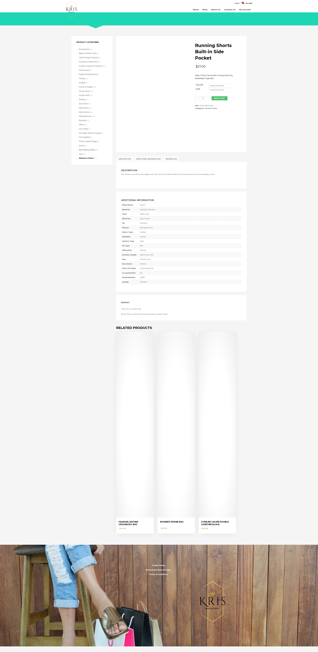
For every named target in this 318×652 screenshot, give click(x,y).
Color (199, 85)
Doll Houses (84, 70)
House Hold (84, 95)
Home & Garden (86, 87)
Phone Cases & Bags (88, 141)
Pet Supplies (84, 137)
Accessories (84, 49)
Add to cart (219, 98)
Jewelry (82, 99)
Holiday (82, 83)
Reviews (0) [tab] (171, 159)
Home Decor (84, 91)
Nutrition (83, 120)
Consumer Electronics (88, 62)
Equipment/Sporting (88, 74)
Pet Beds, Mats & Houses (90, 133)
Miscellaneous (85, 116)
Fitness (82, 78)
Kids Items (83, 108)
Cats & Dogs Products (88, 57)
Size (198, 89)
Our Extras (83, 129)
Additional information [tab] (148, 159)
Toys (81, 154)
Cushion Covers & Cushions (90, 66)
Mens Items (84, 112)
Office (81, 125)
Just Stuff (83, 104)
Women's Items (211, 108)
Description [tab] (125, 159)
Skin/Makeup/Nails (87, 150)
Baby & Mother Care (88, 53)
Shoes (81, 145)
